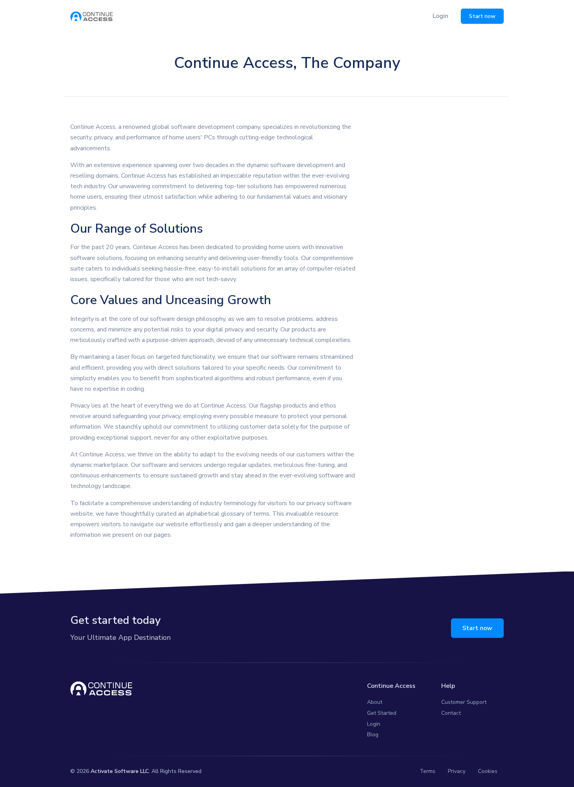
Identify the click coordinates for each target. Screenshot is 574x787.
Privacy (456, 771)
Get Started (381, 713)
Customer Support (464, 702)
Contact (451, 713)
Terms (427, 771)
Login (440, 16)
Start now (482, 16)
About (374, 702)
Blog (372, 734)
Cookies (487, 771)
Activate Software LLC (120, 771)
